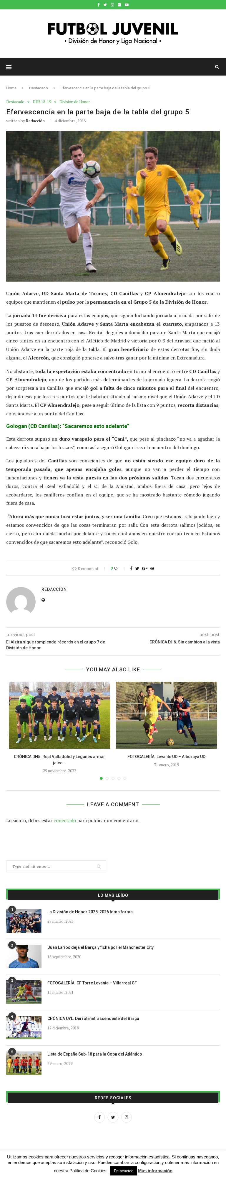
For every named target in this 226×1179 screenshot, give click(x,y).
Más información (155, 1170)
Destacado (38, 88)
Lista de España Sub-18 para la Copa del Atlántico (94, 1054)
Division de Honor (74, 102)
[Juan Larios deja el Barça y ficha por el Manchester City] (23, 956)
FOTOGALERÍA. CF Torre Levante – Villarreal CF (92, 983)
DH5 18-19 (42, 102)
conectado (65, 820)
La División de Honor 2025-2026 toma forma (90, 911)
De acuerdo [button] (123, 1171)
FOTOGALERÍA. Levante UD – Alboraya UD (166, 756)
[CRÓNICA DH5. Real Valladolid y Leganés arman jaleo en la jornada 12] (59, 715)
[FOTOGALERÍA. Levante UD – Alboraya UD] (166, 715)
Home (11, 88)
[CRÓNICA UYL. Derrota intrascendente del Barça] (23, 1027)
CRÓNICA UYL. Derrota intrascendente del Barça (93, 1018)
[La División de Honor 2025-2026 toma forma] (23, 921)
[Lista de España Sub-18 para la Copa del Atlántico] (23, 1063)
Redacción (35, 120)
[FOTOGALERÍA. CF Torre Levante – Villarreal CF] (23, 992)
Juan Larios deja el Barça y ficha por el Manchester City (100, 947)
